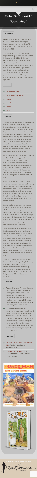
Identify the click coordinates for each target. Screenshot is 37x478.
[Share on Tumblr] (25, 21)
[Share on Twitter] (15, 21)
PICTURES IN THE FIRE (14, 351)
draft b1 (8, 110)
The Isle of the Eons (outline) (15, 95)
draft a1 (8, 99)
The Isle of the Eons (12, 91)
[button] (20, 3)
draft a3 (8, 107)
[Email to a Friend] (18, 21)
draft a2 (8, 103)
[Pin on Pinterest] (22, 21)
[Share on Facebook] (11, 21)
